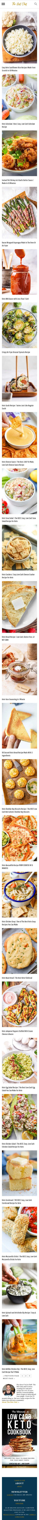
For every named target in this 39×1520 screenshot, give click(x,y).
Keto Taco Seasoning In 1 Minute (13, 699)
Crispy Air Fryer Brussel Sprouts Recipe (16, 352)
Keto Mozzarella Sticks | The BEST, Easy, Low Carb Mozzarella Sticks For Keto (19, 1258)
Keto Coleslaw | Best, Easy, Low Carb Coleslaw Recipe (18, 125)
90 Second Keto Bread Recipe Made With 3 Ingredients (17, 754)
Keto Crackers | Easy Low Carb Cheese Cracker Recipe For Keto (18, 576)
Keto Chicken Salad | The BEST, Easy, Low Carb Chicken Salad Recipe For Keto (18, 1145)
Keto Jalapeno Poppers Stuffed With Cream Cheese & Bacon (17, 1032)
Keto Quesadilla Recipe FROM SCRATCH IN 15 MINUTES (17, 866)
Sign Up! (10, 1495)
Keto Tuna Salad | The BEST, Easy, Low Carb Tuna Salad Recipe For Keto (19, 519)
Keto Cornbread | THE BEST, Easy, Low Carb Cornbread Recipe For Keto (17, 1201)
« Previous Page (11, 1376)
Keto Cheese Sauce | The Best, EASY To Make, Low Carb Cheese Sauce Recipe (18, 463)
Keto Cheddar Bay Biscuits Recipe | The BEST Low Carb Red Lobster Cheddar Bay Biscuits (19, 810)
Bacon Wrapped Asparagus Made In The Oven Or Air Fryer (19, 244)
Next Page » (9, 1378)
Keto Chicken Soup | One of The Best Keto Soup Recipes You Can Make (19, 923)
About (19, 1486)
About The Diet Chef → (10, 1402)
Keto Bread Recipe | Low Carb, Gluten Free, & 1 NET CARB (18, 638)
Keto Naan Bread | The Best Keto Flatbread (17, 978)
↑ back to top (19, 1480)
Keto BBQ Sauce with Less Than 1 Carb (15, 299)
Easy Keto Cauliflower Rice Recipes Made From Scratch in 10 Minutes (18, 69)
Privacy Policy (9, 1514)
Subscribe (19, 1503)
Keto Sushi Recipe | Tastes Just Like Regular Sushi (18, 407)
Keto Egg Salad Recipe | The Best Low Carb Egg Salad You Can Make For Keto (18, 1089)
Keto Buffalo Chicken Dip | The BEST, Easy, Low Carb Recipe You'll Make (18, 1370)
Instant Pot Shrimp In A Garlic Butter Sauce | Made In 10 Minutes (18, 181)
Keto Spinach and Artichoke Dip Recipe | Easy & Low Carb (19, 1314)
